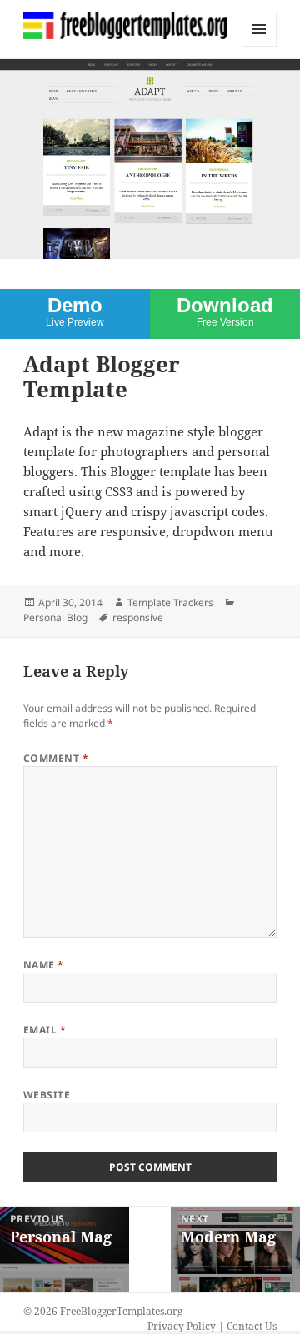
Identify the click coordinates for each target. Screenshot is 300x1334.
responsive (137, 617)
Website (46, 1095)
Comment (55, 758)
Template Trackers (170, 602)
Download (225, 311)
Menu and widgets (259, 46)
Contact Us (252, 1326)
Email (44, 1030)
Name (43, 965)
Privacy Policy (182, 1326)
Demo (75, 311)
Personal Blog (55, 617)
